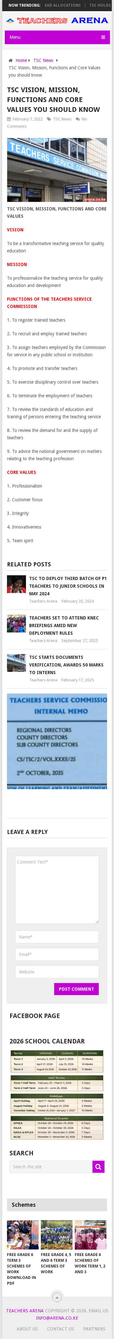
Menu (15, 37)
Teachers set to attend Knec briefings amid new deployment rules (64, 625)
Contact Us (60, 1328)
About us (27, 1328)
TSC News (62, 119)
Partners (94, 1328)
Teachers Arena (43, 601)
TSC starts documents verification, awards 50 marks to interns (66, 665)
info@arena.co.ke (57, 1318)
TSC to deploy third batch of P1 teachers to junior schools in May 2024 (68, 586)
